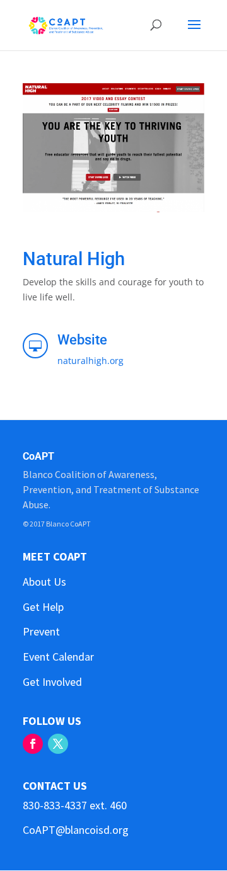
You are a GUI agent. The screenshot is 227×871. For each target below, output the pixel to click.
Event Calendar (58, 656)
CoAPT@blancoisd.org (76, 830)
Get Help (43, 607)
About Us (44, 581)
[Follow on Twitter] (58, 744)
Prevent (41, 631)
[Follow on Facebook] (33, 744)
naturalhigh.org (90, 361)
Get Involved (52, 682)
